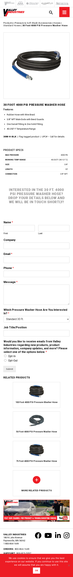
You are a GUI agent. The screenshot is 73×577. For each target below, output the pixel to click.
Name (8, 222)
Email (8, 254)
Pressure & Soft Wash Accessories (33, 23)
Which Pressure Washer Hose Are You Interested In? (35, 311)
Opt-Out (12, 360)
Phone (9, 268)
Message (10, 282)
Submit (9, 369)
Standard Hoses (12, 25)
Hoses (56, 23)
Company (9, 240)
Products (8, 23)
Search (51, 12)
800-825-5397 (23, 553)
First (6, 233)
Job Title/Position (15, 327)
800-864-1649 (22, 549)
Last (40, 233)
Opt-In (12, 356)
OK (36, 570)
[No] (68, 565)
